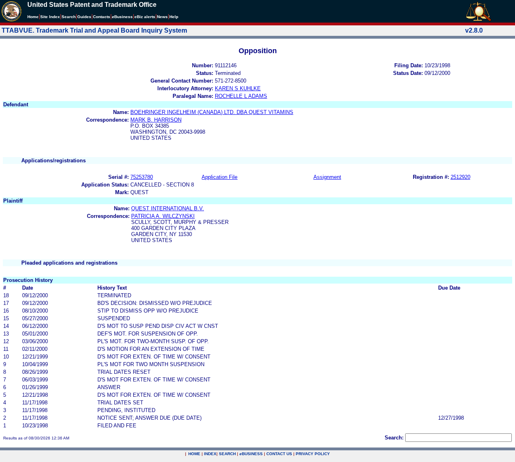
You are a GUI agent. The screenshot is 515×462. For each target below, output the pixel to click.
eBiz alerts (144, 17)
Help (173, 17)
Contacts (101, 17)
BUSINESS (251, 454)
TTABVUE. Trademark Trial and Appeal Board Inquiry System (94, 30)
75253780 (141, 177)
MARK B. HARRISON (155, 120)
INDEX (210, 454)
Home (33, 17)
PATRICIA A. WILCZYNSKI (163, 216)
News (162, 17)
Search (69, 17)
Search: (394, 438)
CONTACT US (279, 454)
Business (122, 17)
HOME (194, 454)
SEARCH (227, 454)
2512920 (460, 177)
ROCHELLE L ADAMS (241, 96)
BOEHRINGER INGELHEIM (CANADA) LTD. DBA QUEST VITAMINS (211, 112)
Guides (84, 17)
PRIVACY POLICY (313, 454)
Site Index (50, 17)
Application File (219, 177)
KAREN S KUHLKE (238, 88)
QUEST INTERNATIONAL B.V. (167, 208)
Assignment (327, 177)
